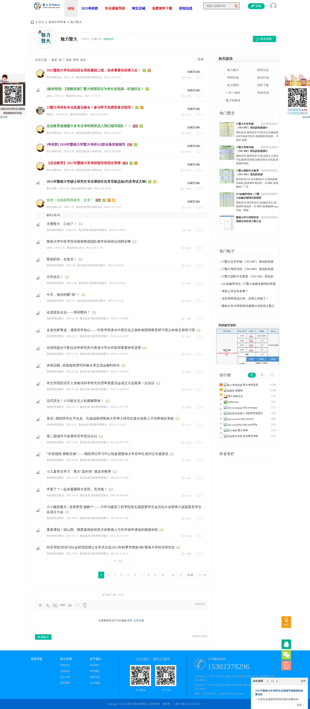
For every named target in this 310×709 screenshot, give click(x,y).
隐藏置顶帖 (193, 71)
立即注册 (139, 620)
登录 (129, 620)
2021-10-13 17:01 (119, 535)
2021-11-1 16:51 (117, 424)
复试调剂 (233, 85)
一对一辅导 (233, 92)
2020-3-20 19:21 (112, 170)
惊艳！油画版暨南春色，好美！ (70, 200)
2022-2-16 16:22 (117, 283)
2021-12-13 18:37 (119, 353)
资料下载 (263, 85)
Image (55, 605)
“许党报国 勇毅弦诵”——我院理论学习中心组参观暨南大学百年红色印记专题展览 (107, 454)
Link (62, 605)
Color (48, 605)
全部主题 (41, 60)
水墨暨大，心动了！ (62, 224)
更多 (83, 60)
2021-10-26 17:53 (119, 442)
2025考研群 (89, 8)
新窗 (201, 59)
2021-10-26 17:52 (119, 460)
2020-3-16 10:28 (102, 188)
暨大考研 (52, 188)
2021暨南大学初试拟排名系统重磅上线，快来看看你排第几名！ (94, 70)
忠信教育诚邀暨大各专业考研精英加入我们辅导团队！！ (89, 126)
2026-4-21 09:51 (117, 230)
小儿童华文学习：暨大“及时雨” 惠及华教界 (79, 471)
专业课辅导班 (115, 8)
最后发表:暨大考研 (81, 188)
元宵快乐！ (55, 277)
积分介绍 (65, 677)
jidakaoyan (233, 401)
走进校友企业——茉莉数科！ (68, 312)
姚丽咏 (239, 390)
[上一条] (267, 681)
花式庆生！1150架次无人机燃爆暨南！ (75, 401)
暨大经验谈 (233, 100)
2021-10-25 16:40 (119, 477)
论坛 (71, 8)
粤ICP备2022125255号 (188, 703)
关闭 (303, 681)
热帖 (69, 60)
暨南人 (50, 114)
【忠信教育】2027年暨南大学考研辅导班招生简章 (84, 163)
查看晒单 (65, 682)
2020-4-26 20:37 (112, 132)
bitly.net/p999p (250, 424)
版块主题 (52, 215)
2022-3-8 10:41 (115, 265)
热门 (62, 60)
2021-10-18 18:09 (119, 495)
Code (77, 605)
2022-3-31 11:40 (94, 247)
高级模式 (200, 604)
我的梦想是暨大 (55, 230)
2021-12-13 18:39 (119, 336)
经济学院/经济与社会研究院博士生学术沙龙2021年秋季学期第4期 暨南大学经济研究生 (111, 547)
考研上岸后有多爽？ (235, 291)
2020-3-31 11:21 (112, 207)
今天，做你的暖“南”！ (63, 294)
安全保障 (95, 682)
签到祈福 (263, 77)
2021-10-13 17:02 (119, 518)
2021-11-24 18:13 (119, 389)
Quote (70, 605)
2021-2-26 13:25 (112, 77)
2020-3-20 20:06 (112, 151)
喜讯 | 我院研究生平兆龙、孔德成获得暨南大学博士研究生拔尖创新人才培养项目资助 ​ (111, 418)
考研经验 (233, 77)
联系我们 (95, 665)
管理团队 (95, 671)
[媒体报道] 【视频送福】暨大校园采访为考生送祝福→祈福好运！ (95, 89)
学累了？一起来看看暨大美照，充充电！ (77, 489)
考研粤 (166, 703)
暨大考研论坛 (54, 77)
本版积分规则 (200, 636)
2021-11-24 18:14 (119, 371)
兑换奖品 (65, 671)
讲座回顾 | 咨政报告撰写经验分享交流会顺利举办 (83, 365)
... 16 (171, 575)
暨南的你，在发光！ (62, 259)
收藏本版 (108, 38)
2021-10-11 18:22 (119, 553)
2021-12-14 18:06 (119, 318)
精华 (76, 60)
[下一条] (277, 681)
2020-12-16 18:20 (99, 114)
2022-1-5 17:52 (115, 300)
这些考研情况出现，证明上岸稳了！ (245, 298)
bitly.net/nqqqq (250, 407)
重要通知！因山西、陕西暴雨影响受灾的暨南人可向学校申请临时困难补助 (102, 529)
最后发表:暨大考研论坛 (89, 77)
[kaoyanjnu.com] (47, 10)
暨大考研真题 (250, 384)
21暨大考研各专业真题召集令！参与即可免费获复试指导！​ (90, 107)
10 (162, 575)
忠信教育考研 (250, 436)
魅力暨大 (76, 22)
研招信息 (186, 8)
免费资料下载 (162, 8)
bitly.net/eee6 (247, 418)
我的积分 (65, 665)
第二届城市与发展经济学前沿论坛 (72, 436)
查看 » (300, 705)
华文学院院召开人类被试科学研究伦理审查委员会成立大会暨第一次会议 (101, 383)
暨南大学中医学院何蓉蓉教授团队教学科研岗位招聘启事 (89, 241)
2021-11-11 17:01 (119, 406)
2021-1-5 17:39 (92, 95)
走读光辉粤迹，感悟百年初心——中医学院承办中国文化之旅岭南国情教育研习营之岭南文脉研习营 (121, 330)
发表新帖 (266, 38)
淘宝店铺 (138, 8)
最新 (54, 60)
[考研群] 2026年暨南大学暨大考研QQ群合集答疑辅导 (86, 144)
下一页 (202, 575)
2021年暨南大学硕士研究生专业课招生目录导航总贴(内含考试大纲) (97, 181)
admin (50, 95)
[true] (236, 6)
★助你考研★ (57, 22)
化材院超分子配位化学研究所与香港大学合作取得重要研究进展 (94, 347)
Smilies (85, 605)
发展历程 (95, 677)
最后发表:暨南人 (79, 114)
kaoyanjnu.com (32, 22)
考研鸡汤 (263, 92)
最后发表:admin (74, 95)
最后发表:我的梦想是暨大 (93, 230)
